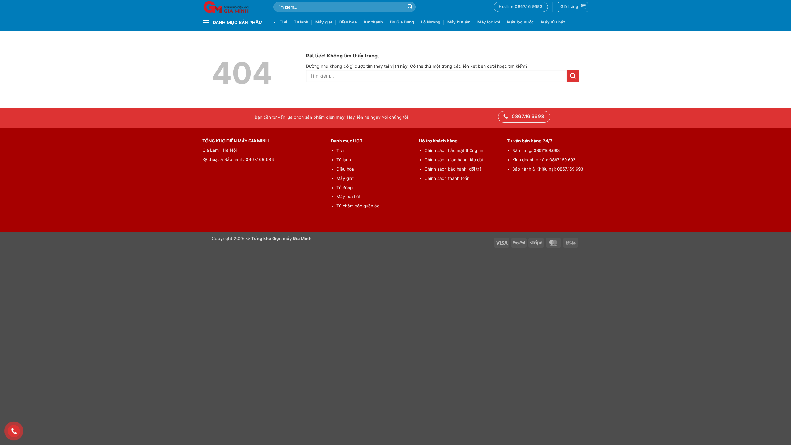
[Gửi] (410, 7)
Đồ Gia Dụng (402, 22)
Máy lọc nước (520, 22)
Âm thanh (373, 22)
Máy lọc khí (488, 22)
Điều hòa (348, 22)
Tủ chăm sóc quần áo (357, 205)
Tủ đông (344, 187)
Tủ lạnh (301, 22)
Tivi (283, 22)
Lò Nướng (430, 22)
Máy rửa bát (553, 22)
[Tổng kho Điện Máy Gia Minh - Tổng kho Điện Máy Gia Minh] (233, 7)
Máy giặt (323, 22)
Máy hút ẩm (459, 22)
